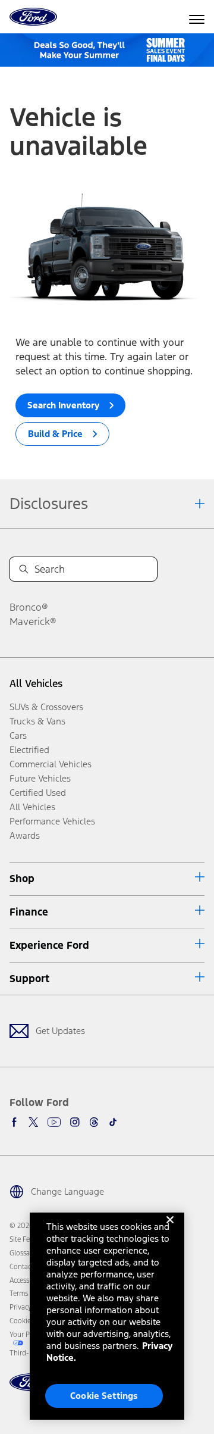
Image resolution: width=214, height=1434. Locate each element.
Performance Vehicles (52, 821)
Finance (29, 911)
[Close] (170, 1229)
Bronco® (29, 607)
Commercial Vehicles (51, 764)
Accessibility (28, 1280)
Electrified (29, 749)
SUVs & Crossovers (46, 707)
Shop (22, 878)
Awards (25, 835)
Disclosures (49, 503)
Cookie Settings (104, 1395)
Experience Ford (49, 945)
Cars (18, 735)
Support (29, 978)
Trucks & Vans (37, 721)
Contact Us (26, 1267)
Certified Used (38, 792)
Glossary (23, 1253)
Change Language (67, 1191)
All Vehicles (36, 683)
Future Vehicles (40, 778)
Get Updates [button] (60, 1030)
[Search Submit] (24, 569)
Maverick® (33, 621)
